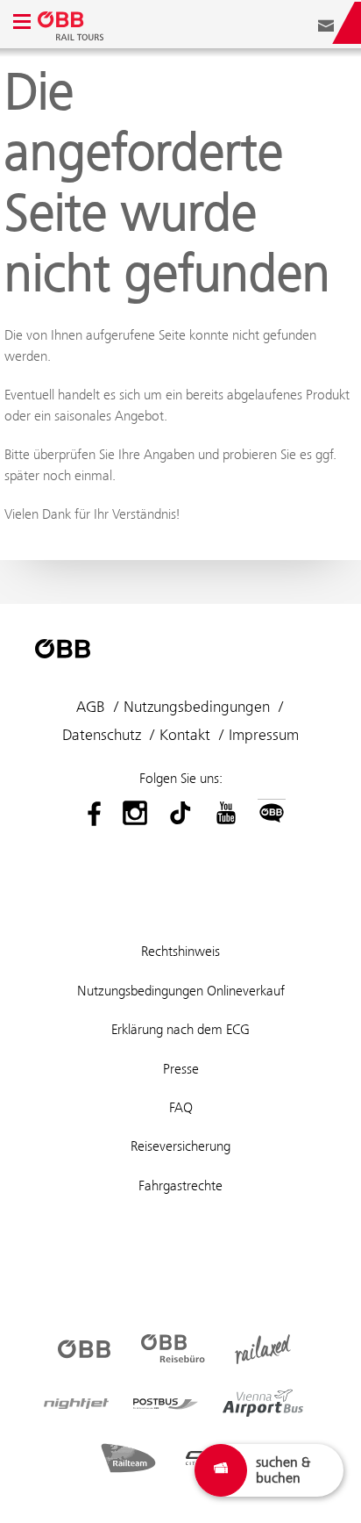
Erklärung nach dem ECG (180, 1029)
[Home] (73, 23)
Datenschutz (101, 735)
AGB (90, 706)
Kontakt (184, 735)
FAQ (181, 1107)
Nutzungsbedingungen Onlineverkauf (181, 990)
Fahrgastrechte (180, 1185)
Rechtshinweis (180, 951)
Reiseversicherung (180, 1146)
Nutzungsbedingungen (197, 706)
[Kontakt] (325, 23)
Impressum (264, 735)
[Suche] (299, 23)
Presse (181, 1068)
